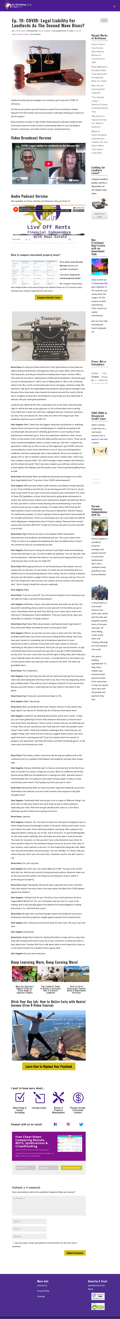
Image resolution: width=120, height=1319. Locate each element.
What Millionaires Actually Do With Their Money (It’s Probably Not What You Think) (99, 74)
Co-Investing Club (100, 283)
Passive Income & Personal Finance (77, 1110)
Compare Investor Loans (48, 297)
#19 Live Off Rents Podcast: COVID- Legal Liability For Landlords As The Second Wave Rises (51, 243)
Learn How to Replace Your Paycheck (48, 1066)
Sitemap (41, 1296)
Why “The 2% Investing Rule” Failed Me (98, 89)
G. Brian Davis (20, 31)
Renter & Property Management (58, 1110)
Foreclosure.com (97, 482)
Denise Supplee (44, 31)
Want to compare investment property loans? (35, 255)
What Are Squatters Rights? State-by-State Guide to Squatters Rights (25, 989)
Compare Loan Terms (99, 215)
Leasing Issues (39, 1107)
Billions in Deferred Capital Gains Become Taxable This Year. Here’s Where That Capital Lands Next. (100, 142)
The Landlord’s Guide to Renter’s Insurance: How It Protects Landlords (50, 989)
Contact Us (42, 1285)
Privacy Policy (43, 1291)
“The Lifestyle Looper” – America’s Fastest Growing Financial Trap (100, 104)
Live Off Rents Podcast (18, 243)
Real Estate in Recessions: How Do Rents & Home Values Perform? (76, 989)
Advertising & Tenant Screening (19, 1110)
